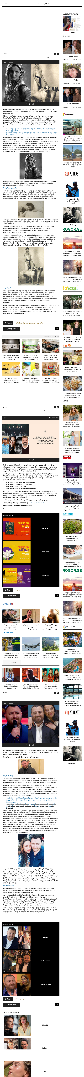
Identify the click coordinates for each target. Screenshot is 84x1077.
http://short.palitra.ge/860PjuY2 (37, 502)
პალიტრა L (19, 590)
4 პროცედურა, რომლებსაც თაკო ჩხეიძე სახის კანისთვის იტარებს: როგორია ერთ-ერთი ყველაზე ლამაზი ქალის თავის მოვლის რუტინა (44, 1025)
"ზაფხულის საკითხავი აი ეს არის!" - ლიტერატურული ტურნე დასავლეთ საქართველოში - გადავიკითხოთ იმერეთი (45, 551)
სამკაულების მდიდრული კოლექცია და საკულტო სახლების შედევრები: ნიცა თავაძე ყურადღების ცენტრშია (72, 32)
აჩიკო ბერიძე (20, 999)
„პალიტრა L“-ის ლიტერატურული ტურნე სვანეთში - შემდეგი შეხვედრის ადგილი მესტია (45, 528)
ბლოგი (5, 54)
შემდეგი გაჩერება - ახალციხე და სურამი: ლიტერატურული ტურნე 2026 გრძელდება (45, 575)
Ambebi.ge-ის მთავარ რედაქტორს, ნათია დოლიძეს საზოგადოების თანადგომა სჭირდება (72, 80)
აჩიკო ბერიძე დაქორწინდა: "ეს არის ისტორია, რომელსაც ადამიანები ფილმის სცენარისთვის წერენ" (45, 937)
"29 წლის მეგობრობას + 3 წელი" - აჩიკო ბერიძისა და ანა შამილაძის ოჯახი (45, 960)
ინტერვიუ (65, 59)
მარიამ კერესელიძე (22, 323)
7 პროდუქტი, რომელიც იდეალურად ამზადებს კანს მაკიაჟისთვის (44, 1071)
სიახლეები (66, 83)
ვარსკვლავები (67, 36)
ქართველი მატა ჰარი (36, 323)
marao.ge (11, 62)
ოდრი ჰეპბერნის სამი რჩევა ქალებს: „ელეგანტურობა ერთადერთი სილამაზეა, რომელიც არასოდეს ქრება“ (44, 1048)
